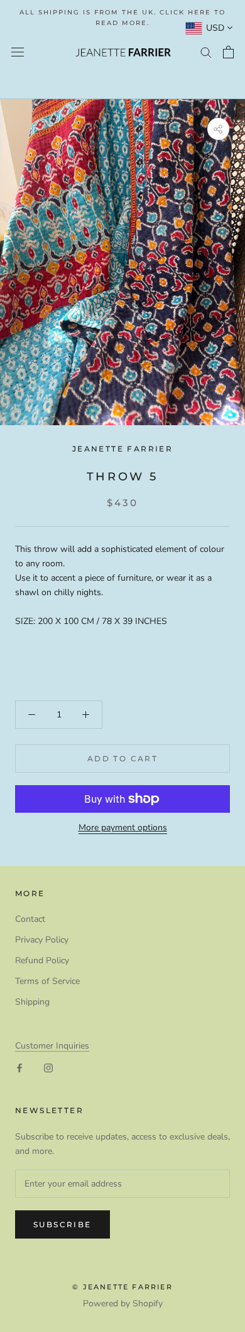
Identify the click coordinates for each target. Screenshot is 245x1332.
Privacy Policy (41, 940)
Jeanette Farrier (122, 448)
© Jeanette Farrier (122, 1286)
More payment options (123, 827)
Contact (30, 919)
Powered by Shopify (123, 1303)
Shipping (32, 1002)
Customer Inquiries (52, 1046)
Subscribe (62, 1224)
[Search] (206, 51)
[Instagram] (48, 1067)
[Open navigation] (17, 52)
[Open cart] (228, 52)
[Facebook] (19, 1067)
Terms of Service (47, 981)
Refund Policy (42, 960)
